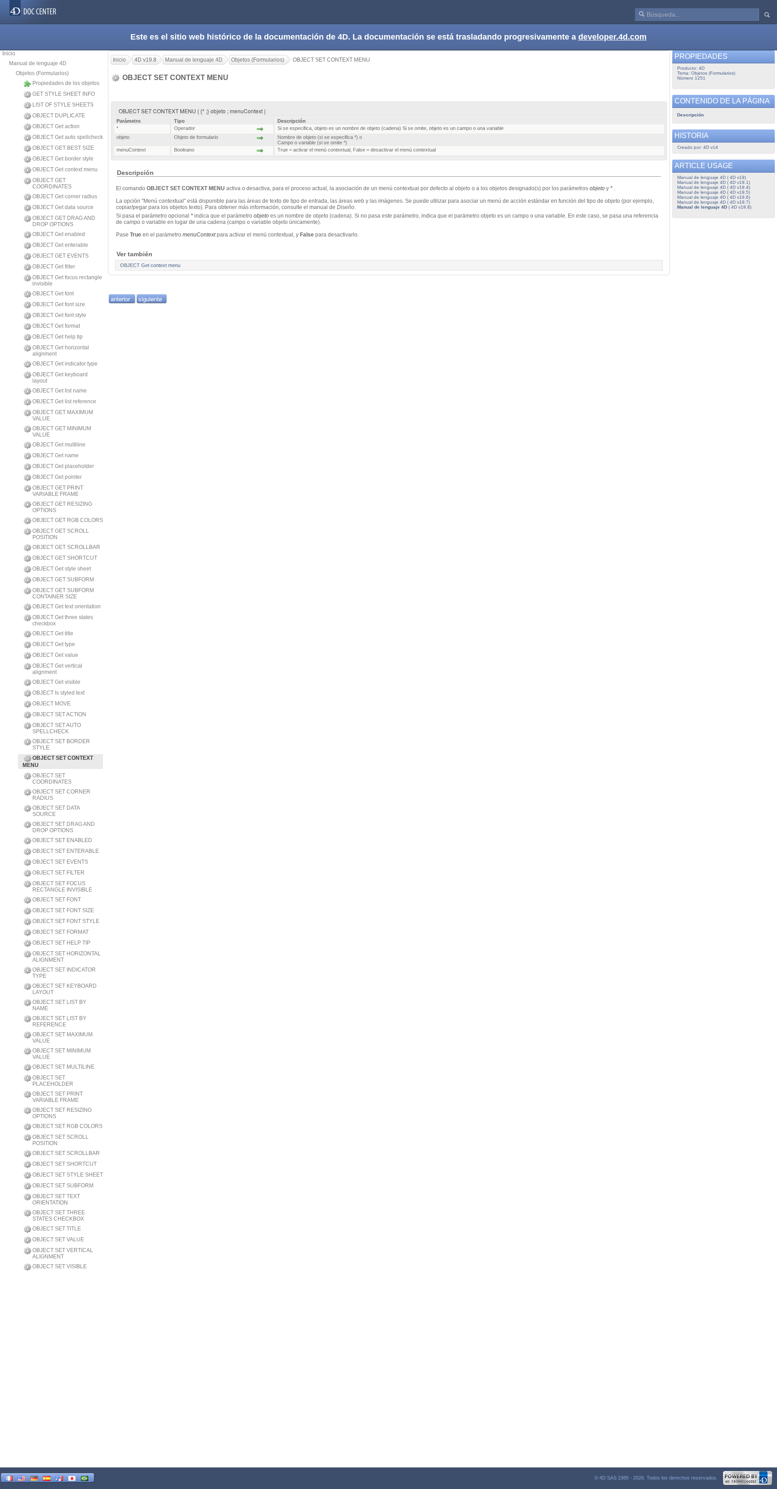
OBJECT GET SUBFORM (63, 579)
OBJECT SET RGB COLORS (67, 1126)
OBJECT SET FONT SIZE (63, 910)
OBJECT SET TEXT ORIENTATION (56, 1199)
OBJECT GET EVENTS (60, 256)
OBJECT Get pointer (57, 477)
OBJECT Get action (56, 126)
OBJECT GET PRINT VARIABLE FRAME (57, 491)
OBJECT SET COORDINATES (51, 778)
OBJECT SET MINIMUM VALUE (61, 1054)
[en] (22, 1477)
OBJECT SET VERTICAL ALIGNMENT (62, 1253)
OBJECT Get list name (59, 391)
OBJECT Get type (53, 644)
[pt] (84, 1477)
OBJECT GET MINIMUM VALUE (61, 431)
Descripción (690, 114)
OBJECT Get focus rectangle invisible (67, 280)
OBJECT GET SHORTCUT (64, 558)
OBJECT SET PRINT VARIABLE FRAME (57, 1097)
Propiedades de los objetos (65, 83)
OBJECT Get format (56, 326)
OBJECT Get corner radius (64, 196)
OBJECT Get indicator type (65, 364)
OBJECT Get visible (56, 682)
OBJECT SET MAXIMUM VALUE (62, 1037)
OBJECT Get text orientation (66, 606)
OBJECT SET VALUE (58, 1239)
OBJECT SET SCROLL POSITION (60, 1140)
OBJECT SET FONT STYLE (65, 921)
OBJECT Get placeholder (63, 466)
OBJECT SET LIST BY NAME (59, 1005)
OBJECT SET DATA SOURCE (56, 811)
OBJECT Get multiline (58, 444)
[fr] (9, 1477)
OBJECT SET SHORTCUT (64, 1164)
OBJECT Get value (55, 655)
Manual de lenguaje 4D (38, 63)
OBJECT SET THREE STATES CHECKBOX (58, 1215)
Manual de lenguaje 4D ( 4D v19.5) (713, 192)
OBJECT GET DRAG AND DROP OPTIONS (63, 221)
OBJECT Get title (52, 633)
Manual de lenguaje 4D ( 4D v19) (711, 177)
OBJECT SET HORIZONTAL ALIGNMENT (66, 956)
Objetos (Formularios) (42, 73)
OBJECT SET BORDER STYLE (61, 744)
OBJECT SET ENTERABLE (65, 851)
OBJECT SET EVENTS (60, 862)
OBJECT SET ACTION (59, 714)
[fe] (59, 1477)
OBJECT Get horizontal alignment (60, 350)
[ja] (72, 1477)
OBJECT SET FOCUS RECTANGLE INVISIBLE (62, 886)
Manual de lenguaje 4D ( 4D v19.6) (713, 197)
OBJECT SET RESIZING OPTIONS (62, 1113)
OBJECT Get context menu (65, 169)
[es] (47, 1477)
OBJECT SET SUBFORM (63, 1185)
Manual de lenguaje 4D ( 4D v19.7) (713, 202)
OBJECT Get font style (59, 315)
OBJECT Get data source (63, 207)
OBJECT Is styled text (58, 693)
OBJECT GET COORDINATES (51, 183)
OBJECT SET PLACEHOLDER (52, 1080)
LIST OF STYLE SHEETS (63, 105)
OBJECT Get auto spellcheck (67, 137)
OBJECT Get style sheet (61, 569)
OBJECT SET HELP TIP (61, 943)
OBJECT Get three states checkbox (62, 620)
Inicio (8, 53)
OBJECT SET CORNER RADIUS (61, 795)
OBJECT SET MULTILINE (63, 1067)
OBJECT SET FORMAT (60, 932)
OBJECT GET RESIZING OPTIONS (62, 507)
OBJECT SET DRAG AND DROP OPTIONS (63, 827)
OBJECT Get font (53, 293)
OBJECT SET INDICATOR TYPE (64, 973)
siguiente (150, 298)
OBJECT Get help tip (57, 337)
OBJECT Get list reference (64, 401)
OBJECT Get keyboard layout (60, 377)
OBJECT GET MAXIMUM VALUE (62, 415)
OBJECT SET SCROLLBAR (66, 1153)
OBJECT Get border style (63, 159)
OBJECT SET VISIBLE (59, 1266)
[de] (34, 1477)
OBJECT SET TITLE (56, 1229)
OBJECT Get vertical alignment (57, 669)
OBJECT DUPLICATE (58, 115)
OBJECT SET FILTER (58, 872)
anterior (120, 298)
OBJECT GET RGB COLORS (67, 520)
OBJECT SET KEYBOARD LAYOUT (64, 989)
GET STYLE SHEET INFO (63, 94)
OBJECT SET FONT (56, 899)
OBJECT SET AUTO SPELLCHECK (56, 728)
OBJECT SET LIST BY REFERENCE (59, 1021)
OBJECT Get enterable (60, 245)
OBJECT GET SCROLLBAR (66, 547)
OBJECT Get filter (53, 266)
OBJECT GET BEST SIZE (63, 148)
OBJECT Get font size (58, 304)
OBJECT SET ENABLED (62, 840)
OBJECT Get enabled (58, 234)
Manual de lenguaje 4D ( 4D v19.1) (713, 182)
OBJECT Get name (55, 455)
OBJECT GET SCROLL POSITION (60, 534)
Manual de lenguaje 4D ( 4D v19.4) (713, 187)
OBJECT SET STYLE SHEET (67, 1175)
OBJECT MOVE (51, 703)
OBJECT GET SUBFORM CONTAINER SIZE (63, 593)
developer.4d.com (612, 36)
